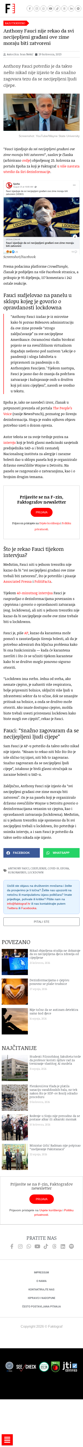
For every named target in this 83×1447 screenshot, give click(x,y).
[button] (21, 853)
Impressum (41, 1272)
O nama (41, 1281)
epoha (64, 868)
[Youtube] (50, 9)
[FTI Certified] (70, 1367)
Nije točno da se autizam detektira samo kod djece (54, 1011)
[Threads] (64, 9)
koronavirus (17, 872)
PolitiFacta (42, 581)
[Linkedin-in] (71, 9)
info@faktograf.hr (18, 903)
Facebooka (28, 908)
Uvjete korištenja (49, 523)
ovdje (26, 160)
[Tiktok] (57, 9)
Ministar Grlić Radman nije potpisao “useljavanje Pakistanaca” (55, 1147)
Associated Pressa (17, 581)
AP (26, 633)
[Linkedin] (62, 1246)
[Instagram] (37, 9)
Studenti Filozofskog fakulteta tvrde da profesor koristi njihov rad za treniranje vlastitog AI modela (55, 1060)
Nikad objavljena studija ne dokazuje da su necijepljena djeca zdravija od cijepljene (55, 954)
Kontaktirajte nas (41, 1289)
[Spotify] (78, 9)
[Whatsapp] (43, 9)
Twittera (12, 908)
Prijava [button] (41, 512)
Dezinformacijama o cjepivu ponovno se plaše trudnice (49, 982)
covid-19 (53, 868)
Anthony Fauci (18, 868)
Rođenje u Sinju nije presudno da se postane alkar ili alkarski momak (55, 1117)
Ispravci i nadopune (41, 1298)
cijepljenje (38, 868)
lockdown (35, 872)
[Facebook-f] (30, 9)
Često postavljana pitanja (41, 1306)
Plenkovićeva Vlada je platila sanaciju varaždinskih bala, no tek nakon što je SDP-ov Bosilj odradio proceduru (54, 1091)
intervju (9, 442)
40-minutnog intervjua (35, 593)
